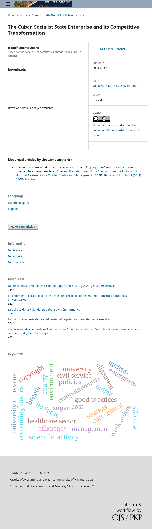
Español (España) (19, 203)
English (13, 209)
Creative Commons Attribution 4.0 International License (116, 130)
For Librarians (16, 262)
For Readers (15, 250)
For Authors (15, 256)
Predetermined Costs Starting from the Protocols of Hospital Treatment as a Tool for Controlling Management (76, 173)
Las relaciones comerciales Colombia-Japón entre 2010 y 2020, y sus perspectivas (61, 286)
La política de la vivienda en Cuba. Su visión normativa (44, 309)
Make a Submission (23, 226)
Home (11, 15)
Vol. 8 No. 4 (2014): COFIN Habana (54, 15)
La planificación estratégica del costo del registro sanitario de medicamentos (59, 319)
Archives (25, 15)
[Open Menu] (8, 4)
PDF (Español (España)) (112, 49)
